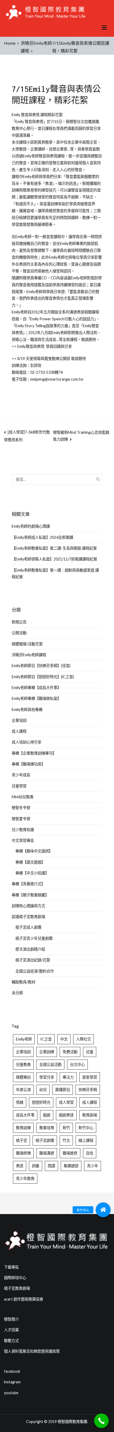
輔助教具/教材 (23, 982)
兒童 (89, 1052)
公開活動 (19, 633)
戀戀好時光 (41, 1102)
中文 (64, 1039)
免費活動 (70, 1052)
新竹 (66, 1127)
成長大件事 (25, 1115)
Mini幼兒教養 (22, 797)
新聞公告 (19, 622)
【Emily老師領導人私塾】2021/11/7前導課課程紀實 (54, 559)
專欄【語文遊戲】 (30, 862)
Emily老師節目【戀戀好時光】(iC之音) (43, 676)
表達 (19, 1166)
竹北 (66, 1140)
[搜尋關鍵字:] (57, 479)
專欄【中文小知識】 (32, 873)
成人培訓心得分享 (26, 742)
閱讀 (51, 1166)
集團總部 (71, 1166)
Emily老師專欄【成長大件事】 (36, 687)
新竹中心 (85, 1127)
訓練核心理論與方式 (28, 906)
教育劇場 (89, 1115)
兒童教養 (23, 1064)
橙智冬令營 (21, 807)
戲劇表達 (66, 1115)
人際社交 (83, 1039)
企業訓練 (46, 1052)
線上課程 (85, 1140)
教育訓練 (23, 1127)
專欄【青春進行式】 (28, 884)
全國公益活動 (50, 1064)
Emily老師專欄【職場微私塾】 (36, 698)
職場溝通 (46, 1153)
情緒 (19, 1102)
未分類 (17, 993)
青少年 (92, 1166)
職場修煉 (23, 1153)
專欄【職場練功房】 (28, 764)
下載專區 (11, 1267)
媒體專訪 (23, 1077)
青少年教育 (25, 1178)
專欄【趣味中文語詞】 (33, 851)
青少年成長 (21, 775)
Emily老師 (24, 1039)
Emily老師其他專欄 (27, 709)
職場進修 (70, 1153)
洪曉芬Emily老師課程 (29, 655)
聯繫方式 (11, 1340)
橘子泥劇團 (45, 1140)
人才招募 (11, 1330)
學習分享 (46, 1077)
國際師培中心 (15, 1277)
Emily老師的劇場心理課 (31, 526)
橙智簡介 (11, 1319)
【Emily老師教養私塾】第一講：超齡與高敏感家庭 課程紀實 (55, 573)
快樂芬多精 (87, 1089)
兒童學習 (19, 786)
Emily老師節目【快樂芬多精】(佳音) (41, 665)
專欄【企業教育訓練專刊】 (34, 753)
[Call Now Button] (101, 1420)
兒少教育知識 (23, 829)
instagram (12, 1382)
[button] (103, 1209)
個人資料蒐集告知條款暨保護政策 (32, 1351)
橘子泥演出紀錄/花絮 (32, 960)
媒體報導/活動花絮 (27, 644)
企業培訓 (19, 720)
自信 (89, 1153)
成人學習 (66, 1102)
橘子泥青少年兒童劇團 (33, 938)
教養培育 (46, 1127)
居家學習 (89, 1077)
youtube (11, 1392)
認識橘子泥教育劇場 (28, 916)
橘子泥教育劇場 (17, 1288)
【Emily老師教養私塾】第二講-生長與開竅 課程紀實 (54, 548)
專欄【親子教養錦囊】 (30, 895)
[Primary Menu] (104, 27)
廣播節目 (62, 1089)
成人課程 (19, 731)
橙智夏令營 (21, 819)
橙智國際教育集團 (72, 1421)
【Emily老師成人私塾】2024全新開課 (42, 537)
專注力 (68, 1077)
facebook (12, 1371)
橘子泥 (21, 1140)
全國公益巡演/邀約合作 (34, 971)
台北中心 (77, 1064)
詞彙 (35, 1166)
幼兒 (43, 1089)
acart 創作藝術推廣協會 (23, 1299)
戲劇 (46, 1115)
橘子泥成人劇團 (28, 927)
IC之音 (46, 1039)
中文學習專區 (23, 840)
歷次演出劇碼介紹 (30, 949)
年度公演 (23, 1089)
